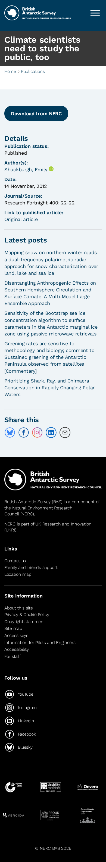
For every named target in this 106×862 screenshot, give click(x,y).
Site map (13, 628)
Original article (21, 219)
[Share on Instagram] (37, 432)
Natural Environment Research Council (38, 510)
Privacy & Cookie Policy (26, 614)
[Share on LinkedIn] (51, 432)
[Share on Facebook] (23, 432)
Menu (95, 13)
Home (10, 71)
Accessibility (16, 649)
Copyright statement (24, 621)
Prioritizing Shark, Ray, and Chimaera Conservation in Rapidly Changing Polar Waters (49, 387)
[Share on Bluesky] (9, 432)
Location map (18, 574)
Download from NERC (36, 113)
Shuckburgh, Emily (25, 169)
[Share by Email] (65, 432)
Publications (33, 71)
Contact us (15, 560)
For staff (12, 656)
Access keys (16, 635)
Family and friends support (31, 567)
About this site (18, 608)
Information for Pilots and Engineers (40, 642)
